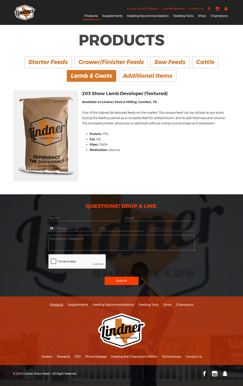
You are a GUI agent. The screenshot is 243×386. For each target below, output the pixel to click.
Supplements (112, 16)
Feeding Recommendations (148, 16)
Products (91, 16)
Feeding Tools (183, 16)
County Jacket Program (142, 8)
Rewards (63, 356)
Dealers (46, 356)
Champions (219, 16)
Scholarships (171, 356)
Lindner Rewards (173, 8)
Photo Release (96, 356)
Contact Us (196, 8)
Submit (121, 281)
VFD (77, 356)
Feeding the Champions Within (134, 356)
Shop (202, 16)
